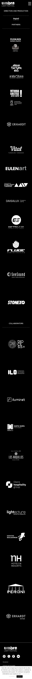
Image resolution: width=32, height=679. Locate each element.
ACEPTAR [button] (19, 676)
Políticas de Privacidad (9, 665)
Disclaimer (5, 662)
